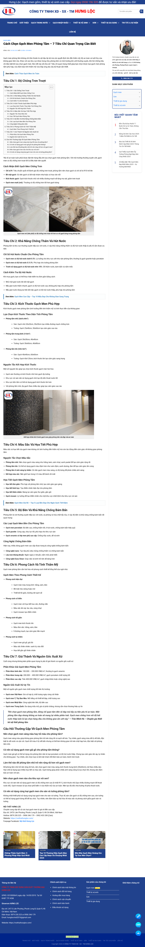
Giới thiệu (24, 23)
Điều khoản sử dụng (60, 907)
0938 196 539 (90, 2)
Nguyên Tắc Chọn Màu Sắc (18, 114)
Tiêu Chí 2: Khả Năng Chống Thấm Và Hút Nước (23, 96)
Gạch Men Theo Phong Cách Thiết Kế (22, 129)
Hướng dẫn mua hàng (61, 895)
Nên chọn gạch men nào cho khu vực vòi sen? (24, 149)
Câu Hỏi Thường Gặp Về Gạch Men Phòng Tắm (23, 140)
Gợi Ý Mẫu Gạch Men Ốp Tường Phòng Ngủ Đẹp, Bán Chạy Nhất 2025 (128, 154)
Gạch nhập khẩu (60, 23)
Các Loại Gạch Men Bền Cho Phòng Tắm (23, 121)
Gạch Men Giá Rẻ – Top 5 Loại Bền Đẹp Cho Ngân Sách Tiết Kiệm (41, 503)
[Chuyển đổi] (139, 92)
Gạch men (117, 92)
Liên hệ (72, 32)
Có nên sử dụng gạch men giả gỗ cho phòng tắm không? (28, 144)
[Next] (106, 849)
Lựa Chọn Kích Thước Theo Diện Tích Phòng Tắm (25, 106)
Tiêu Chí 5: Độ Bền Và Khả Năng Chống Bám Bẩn (23, 119)
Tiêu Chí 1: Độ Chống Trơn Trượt (17, 91)
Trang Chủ (12, 23)
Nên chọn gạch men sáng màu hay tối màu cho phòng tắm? (29, 142)
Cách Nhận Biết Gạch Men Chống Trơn (22, 93)
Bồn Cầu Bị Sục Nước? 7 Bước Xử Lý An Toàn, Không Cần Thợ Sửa (129, 126)
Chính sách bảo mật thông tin (64, 887)
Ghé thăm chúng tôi (131, 883)
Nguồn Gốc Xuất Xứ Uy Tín (18, 137)
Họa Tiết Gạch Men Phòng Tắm (20, 116)
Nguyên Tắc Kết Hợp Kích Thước (20, 108)
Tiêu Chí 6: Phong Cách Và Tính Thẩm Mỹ (21, 127)
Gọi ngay (76, 2)
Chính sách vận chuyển (61, 899)
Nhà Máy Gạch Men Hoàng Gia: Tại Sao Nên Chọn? (88, 854)
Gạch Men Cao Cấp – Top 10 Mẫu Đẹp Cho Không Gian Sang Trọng (41, 296)
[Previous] (3, 849)
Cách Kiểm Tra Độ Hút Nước (19, 101)
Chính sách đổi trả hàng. (62, 891)
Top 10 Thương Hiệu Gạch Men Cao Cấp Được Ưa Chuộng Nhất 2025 (53, 855)
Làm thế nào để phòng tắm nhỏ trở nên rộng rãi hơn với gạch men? (31, 147)
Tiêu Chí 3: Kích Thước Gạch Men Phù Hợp (21, 103)
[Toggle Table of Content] (50, 87)
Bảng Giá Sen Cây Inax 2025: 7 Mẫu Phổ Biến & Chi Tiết (129, 135)
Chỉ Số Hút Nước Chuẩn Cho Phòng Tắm (22, 98)
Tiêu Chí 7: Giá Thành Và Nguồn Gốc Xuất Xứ (22, 132)
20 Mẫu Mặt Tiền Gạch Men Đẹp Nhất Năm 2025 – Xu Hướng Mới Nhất (128, 164)
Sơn (94, 23)
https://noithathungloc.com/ (22, 818)
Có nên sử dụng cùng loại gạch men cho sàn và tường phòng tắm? (31, 152)
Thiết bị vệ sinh (80, 23)
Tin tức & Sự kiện (130, 23)
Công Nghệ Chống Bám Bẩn (19, 124)
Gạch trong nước (39, 23)
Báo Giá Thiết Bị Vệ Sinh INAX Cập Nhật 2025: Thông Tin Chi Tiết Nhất (129, 144)
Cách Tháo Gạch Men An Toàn (26, 73)
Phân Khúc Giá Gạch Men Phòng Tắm (22, 134)
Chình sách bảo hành (60, 903)
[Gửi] (141, 11)
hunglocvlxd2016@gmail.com (19, 917)
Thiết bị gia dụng (109, 23)
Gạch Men (6, 40)
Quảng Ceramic (26, 50)
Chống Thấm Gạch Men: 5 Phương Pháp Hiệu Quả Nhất (17, 854)
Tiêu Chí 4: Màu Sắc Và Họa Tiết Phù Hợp (21, 111)
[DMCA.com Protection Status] (72, 937)
